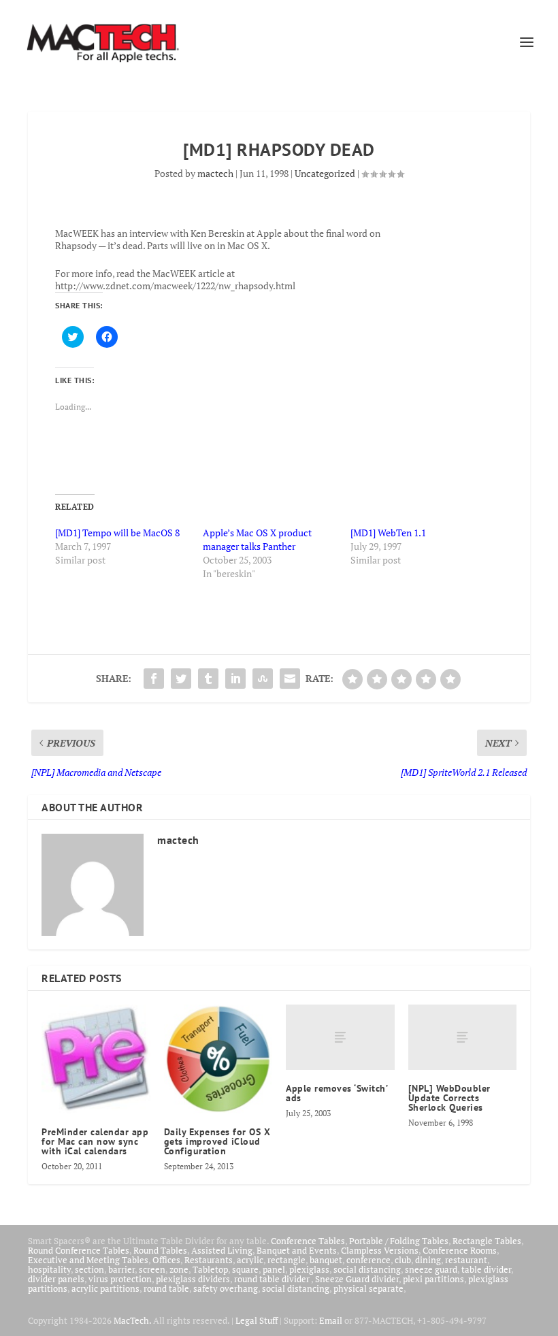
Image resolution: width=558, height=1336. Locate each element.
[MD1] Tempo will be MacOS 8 (117, 532)
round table (166, 1288)
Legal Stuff (256, 1320)
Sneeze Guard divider (357, 1279)
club (403, 1260)
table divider (486, 1269)
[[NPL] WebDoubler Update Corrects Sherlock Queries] (462, 1037)
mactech (215, 173)
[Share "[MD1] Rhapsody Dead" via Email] (289, 678)
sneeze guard (431, 1269)
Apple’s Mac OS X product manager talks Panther (257, 539)
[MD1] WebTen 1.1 (388, 532)
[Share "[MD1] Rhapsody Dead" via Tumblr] (208, 678)
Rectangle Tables (487, 1241)
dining (428, 1260)
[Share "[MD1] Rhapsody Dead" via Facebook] (153, 678)
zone (178, 1269)
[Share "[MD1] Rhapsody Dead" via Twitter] (181, 678)
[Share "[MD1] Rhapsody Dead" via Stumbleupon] (262, 678)
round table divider (272, 1279)
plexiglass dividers (193, 1279)
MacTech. (132, 1320)
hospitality (49, 1269)
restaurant (466, 1260)
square (245, 1269)
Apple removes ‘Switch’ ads (336, 1093)
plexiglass (309, 1269)
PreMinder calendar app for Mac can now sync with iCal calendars (95, 1141)
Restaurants (208, 1260)
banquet (326, 1260)
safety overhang (225, 1288)
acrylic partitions (105, 1288)
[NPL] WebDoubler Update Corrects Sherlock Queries (449, 1097)
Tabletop (210, 1269)
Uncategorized (325, 173)
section (89, 1269)
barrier (121, 1269)
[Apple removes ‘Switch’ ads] (340, 1037)
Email (330, 1320)
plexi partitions (433, 1279)
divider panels (56, 1279)
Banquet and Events (297, 1250)
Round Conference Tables (78, 1250)
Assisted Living (221, 1250)
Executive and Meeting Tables (88, 1260)
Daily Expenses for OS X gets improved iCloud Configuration (217, 1141)
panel (274, 1269)
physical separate (368, 1288)
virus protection (120, 1279)
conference (368, 1260)
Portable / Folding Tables (398, 1241)
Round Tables (160, 1250)
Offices (166, 1260)
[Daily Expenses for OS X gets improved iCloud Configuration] (218, 1059)
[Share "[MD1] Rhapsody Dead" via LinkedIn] (235, 678)
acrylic (250, 1260)
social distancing (367, 1269)
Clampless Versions (380, 1250)
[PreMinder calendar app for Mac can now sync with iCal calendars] (96, 1059)
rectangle (286, 1260)
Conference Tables (308, 1241)
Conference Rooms (460, 1250)
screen (152, 1269)
